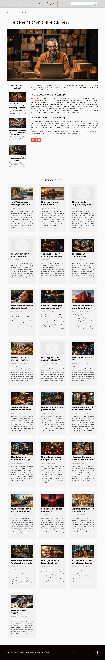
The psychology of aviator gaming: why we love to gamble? (51, 256)
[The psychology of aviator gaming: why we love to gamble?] (52, 245)
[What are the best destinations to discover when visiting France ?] (52, 193)
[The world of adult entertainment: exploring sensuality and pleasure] (22, 245)
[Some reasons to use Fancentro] (52, 500)
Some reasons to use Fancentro (51, 510)
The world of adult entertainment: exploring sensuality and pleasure (21, 257)
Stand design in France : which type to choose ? (22, 459)
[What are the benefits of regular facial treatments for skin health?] (22, 297)
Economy (13, 4)
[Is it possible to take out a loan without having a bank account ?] (83, 552)
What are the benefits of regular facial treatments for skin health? (22, 309)
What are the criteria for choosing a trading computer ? (22, 563)
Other (64, 4)
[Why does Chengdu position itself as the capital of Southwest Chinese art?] (83, 448)
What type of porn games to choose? (50, 358)
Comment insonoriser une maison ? (83, 510)
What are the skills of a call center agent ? (82, 408)
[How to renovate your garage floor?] (52, 398)
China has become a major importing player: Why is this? (82, 308)
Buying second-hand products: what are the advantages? (17, 132)
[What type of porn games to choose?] (52, 348)
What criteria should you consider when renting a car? (21, 511)
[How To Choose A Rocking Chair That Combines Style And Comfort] (22, 193)
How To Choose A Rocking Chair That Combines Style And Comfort (21, 206)
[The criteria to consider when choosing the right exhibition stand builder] (83, 245)
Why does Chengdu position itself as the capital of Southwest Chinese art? (82, 461)
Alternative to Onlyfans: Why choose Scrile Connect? (83, 204)
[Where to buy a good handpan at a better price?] (52, 448)
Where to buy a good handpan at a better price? (51, 459)
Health (26, 4)
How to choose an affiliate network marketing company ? (17, 106)
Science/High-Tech (51, 4)
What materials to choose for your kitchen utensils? (20, 360)
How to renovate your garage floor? (52, 408)
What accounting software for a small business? (17, 159)
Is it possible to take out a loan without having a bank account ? (82, 564)
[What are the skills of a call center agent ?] (83, 398)
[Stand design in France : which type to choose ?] (22, 448)
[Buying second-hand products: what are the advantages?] (17, 123)
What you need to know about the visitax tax (50, 563)
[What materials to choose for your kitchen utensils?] (22, 348)
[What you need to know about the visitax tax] (52, 552)
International (38, 4)
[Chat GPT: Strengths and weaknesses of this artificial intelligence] (52, 297)
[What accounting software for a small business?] (17, 150)
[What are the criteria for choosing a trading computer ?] (22, 552)
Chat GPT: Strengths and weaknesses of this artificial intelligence (51, 309)
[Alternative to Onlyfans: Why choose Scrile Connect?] (83, 193)
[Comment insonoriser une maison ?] (83, 500)
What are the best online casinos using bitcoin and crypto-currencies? (21, 411)
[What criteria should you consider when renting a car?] (22, 500)
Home (8, 13)
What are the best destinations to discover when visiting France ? (50, 206)
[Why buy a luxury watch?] (22, 602)
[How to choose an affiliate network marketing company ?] (17, 97)
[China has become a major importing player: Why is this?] (83, 297)
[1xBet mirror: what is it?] (83, 348)
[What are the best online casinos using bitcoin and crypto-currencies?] (22, 398)
